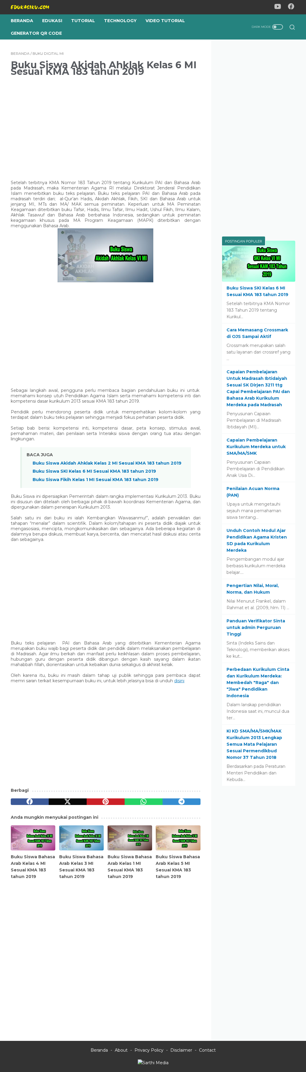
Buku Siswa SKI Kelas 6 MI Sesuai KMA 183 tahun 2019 (94, 471)
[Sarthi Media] (153, 1062)
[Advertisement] (106, 124)
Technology (120, 20)
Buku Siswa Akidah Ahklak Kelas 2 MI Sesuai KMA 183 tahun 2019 (107, 463)
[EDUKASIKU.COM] (33, 7)
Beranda (22, 20)
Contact (207, 1050)
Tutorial (83, 20)
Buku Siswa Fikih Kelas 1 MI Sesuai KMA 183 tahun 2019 (95, 479)
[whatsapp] (144, 801)
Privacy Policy (148, 1050)
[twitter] (68, 801)
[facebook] (30, 801)
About (121, 1050)
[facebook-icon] (291, 7)
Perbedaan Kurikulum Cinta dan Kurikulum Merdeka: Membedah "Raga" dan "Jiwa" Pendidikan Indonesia (258, 682)
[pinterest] (106, 801)
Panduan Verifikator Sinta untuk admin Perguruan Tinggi (256, 627)
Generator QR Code (36, 33)
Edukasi (52, 20)
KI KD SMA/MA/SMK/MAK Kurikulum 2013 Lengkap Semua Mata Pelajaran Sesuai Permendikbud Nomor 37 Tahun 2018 (254, 744)
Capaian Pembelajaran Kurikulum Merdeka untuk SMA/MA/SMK (256, 446)
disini (179, 680)
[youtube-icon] (277, 7)
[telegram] (182, 801)
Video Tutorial (165, 20)
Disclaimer (181, 1050)
